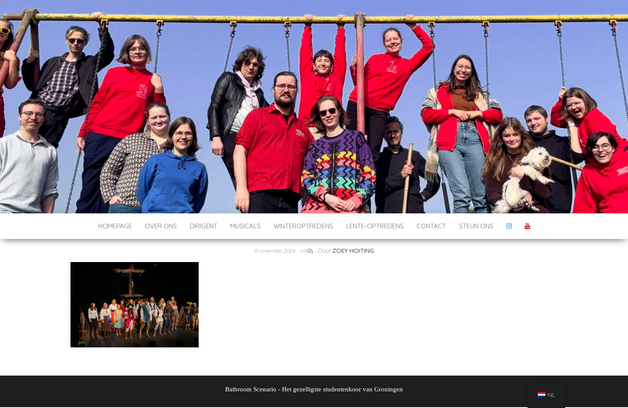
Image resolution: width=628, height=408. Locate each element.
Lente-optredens (375, 226)
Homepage (115, 226)
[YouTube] (527, 226)
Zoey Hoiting (353, 250)
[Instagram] (509, 226)
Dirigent (203, 226)
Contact (431, 226)
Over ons (161, 226)
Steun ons (476, 226)
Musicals (245, 226)
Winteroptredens (303, 226)
